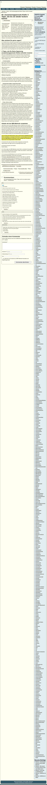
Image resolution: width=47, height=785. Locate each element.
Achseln (37, 78)
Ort (2, 256)
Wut (20, 164)
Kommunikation (38, 403)
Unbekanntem (38, 674)
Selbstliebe (37, 592)
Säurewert (37, 547)
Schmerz (37, 561)
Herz (36, 345)
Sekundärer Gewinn (39, 586)
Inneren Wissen (38, 370)
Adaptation (37, 79)
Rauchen (37, 533)
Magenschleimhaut (39, 449)
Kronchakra (38, 420)
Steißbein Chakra (39, 622)
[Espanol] (43, 7)
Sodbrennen (38, 612)
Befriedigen (38, 129)
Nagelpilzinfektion (39, 493)
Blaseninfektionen (39, 147)
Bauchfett (37, 119)
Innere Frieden (38, 369)
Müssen (37, 486)
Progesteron (38, 530)
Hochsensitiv (38, 355)
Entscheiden (38, 225)
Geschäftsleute (38, 300)
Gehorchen (37, 293)
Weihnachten (38, 730)
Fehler (36, 253)
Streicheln (37, 626)
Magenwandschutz (39, 451)
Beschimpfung (38, 133)
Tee (36, 644)
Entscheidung (38, 226)
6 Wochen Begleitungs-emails (39, 62)
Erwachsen (37, 245)
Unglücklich (38, 678)
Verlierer (37, 696)
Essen (36, 247)
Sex (36, 599)
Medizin (37, 459)
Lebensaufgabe (38, 428)
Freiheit (37, 270)
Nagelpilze (37, 492)
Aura (36, 110)
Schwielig (37, 582)
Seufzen (37, 598)
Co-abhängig (38, 170)
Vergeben (37, 691)
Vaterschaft (37, 685)
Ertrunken (37, 243)
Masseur (37, 455)
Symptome (37, 637)
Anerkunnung (38, 91)
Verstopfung (38, 702)
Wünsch (37, 740)
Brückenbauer (38, 161)
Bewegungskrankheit (40, 139)
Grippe (36, 318)
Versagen (37, 699)
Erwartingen (38, 246)
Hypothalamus (38, 363)
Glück (36, 311)
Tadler (36, 640)
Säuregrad (37, 545)
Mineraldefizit (38, 472)
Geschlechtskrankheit (40, 301)
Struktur (37, 633)
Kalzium (37, 389)
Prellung (37, 527)
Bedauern (37, 123)
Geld (36, 294)
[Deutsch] (22, 7)
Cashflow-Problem (39, 164)
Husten (37, 360)
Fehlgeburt (37, 254)
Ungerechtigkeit (38, 677)
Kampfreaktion (38, 391)
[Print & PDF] (29, 168)
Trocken (37, 661)
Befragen (37, 126)
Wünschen (37, 742)
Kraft (36, 411)
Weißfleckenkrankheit (40, 733)
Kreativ (37, 415)
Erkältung (37, 239)
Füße (36, 277)
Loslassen (37, 441)
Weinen (37, 732)
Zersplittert (37, 747)
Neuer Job (37, 502)
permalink (19, 166)
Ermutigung (38, 240)
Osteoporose (38, 513)
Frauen (37, 267)
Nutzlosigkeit (38, 510)
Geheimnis (37, 288)
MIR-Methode (7, 6)
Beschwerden (38, 136)
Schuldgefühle (38, 572)
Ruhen (36, 544)
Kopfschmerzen (38, 408)
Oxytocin (37, 514)
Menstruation (38, 465)
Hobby (36, 353)
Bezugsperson (38, 143)
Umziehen (37, 670)
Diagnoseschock (39, 188)
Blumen (37, 151)
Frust (10, 164)
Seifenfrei (37, 585)
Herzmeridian (38, 349)
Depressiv (37, 187)
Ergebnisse (17, 8)
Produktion (37, 528)
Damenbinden (38, 175)
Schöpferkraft (38, 568)
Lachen (37, 424)
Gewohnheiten (38, 305)
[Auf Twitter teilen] (15, 168)
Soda (36, 610)
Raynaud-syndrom (39, 534)
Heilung (37, 335)
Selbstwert (37, 596)
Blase (36, 146)
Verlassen (37, 694)
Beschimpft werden (39, 132)
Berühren (37, 130)
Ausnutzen (37, 112)
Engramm (37, 219)
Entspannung (6, 164)
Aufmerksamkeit (39, 103)
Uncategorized (38, 675)
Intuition (37, 373)
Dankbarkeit (38, 177)
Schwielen (37, 581)
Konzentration (38, 407)
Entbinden (37, 221)
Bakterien (37, 117)
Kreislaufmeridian (39, 417)
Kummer (37, 421)
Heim (36, 336)
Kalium (37, 383)
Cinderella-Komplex (39, 168)
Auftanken (37, 108)
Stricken (37, 631)
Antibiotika (37, 95)
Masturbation (38, 456)
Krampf (37, 413)
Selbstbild (37, 589)
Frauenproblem (38, 269)
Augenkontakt (38, 109)
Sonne (36, 613)
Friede (36, 271)
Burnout (37, 163)
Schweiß (37, 578)
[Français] (38, 7)
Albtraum (37, 84)
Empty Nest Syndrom (40, 215)
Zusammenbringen (39, 754)
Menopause (38, 463)
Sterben (37, 623)
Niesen (37, 506)
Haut (36, 329)
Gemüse (37, 295)
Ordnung (37, 511)
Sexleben (37, 600)
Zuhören (37, 753)
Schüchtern (38, 569)
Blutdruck (37, 153)
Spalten (37, 616)
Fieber (36, 259)
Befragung (37, 127)
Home (3, 8)
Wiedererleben (38, 739)
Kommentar (4, 242)
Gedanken (37, 284)
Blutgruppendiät (39, 154)
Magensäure (38, 448)
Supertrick (37, 636)
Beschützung (38, 134)
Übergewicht (38, 667)
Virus (36, 709)
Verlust (37, 698)
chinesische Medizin (39, 167)
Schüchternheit (38, 571)
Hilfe (36, 350)
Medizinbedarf (38, 461)
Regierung (37, 537)
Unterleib (37, 681)
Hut (36, 362)
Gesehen (37, 302)
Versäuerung (38, 701)
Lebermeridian (38, 431)
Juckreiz (37, 379)
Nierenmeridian (38, 504)
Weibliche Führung (39, 729)
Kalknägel (37, 384)
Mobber (37, 478)
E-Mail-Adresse (5, 254)
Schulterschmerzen (39, 574)
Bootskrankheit (38, 158)
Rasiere (37, 531)
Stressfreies (38, 630)
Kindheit (37, 398)
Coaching (37, 171)
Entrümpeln (38, 223)
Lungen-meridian (39, 444)
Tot (36, 650)
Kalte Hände (38, 387)
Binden (37, 144)
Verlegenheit (38, 695)
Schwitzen (37, 583)
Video (7, 8)
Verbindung (38, 688)
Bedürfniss (37, 125)
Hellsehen (37, 341)
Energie (37, 216)
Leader (37, 427)
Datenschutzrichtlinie (18, 781)
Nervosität (37, 500)
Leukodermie (38, 434)
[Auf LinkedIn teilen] (22, 168)
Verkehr (37, 692)
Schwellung (38, 579)
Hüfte (12, 164)
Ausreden (37, 113)
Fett (36, 256)
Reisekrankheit (38, 538)
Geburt (36, 280)
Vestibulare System (39, 706)
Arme (36, 99)
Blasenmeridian (38, 149)
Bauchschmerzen (39, 120)
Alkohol (37, 85)
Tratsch (37, 653)
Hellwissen (37, 342)
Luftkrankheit (38, 442)
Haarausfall (37, 325)
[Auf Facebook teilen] (8, 168)
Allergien (37, 88)
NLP (36, 507)
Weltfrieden (37, 736)
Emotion (37, 211)
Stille (36, 624)
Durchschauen (38, 198)
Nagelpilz (37, 490)
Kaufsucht (37, 394)
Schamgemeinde (39, 551)
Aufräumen (37, 105)
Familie (37, 250)
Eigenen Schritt (38, 201)
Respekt (37, 540)
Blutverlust (37, 157)
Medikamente (38, 458)
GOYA (36, 315)
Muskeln (37, 485)
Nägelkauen (38, 489)
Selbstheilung (12, 166)
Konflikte (37, 404)
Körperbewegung (39, 410)
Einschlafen (38, 206)
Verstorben (37, 703)
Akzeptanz (37, 82)
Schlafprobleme (38, 559)
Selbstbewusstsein (39, 588)
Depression (38, 184)
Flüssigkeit (37, 266)
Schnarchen (38, 564)
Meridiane (37, 469)
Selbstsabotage (38, 593)
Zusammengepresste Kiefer (27, 164)
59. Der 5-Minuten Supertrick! (8, 172)
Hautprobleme (38, 332)
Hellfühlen (37, 339)
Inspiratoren (38, 372)
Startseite (4, 11)
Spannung (16, 164)
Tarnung (37, 643)
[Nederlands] (28, 7)
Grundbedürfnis (38, 319)
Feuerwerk (37, 257)
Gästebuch (38, 8)
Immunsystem (38, 365)
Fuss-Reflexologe (39, 276)
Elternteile (37, 209)
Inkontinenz (38, 367)
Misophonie (38, 475)
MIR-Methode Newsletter (38, 60)
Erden (36, 236)
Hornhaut (37, 356)
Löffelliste (37, 437)
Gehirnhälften (38, 291)
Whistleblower (38, 737)
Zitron (36, 749)
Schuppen (37, 575)
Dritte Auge (37, 194)
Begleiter (28, 8)
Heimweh (37, 338)
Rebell (36, 535)
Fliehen (37, 260)
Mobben (37, 476)
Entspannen (38, 229)
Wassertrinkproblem (39, 722)
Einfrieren (37, 202)
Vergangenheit (38, 689)
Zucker (37, 750)
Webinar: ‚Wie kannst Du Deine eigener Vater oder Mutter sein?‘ (40, 767)
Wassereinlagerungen (40, 720)
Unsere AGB (25, 781)
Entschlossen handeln (40, 228)
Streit (36, 627)
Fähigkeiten (38, 249)
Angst (36, 92)
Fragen (32, 8)
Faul (36, 252)
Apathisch (37, 98)
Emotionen (37, 212)
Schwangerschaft (39, 576)
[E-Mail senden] (7, 170)
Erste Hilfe (37, 242)
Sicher (36, 606)
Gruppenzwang (38, 324)
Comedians (37, 173)
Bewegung (37, 137)
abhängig (37, 74)
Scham (37, 548)
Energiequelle (38, 218)
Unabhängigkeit (38, 672)
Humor (36, 359)
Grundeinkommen (39, 321)
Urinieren (37, 684)
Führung (37, 274)
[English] (33, 7)
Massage (37, 454)
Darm (36, 180)
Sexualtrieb (37, 603)
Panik (36, 516)
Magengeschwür (39, 446)
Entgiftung (37, 222)
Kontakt (43, 8)
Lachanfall (37, 422)
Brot (36, 160)
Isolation (37, 374)
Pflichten (37, 523)
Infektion (37, 366)
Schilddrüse (38, 554)
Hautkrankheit (38, 331)
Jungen (37, 382)
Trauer (36, 654)
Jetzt (36, 376)
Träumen (37, 657)
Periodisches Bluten (39, 521)
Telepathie (37, 646)
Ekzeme (37, 208)
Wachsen (37, 715)
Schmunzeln (38, 562)
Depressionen (38, 185)
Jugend (37, 380)
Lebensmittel (38, 430)
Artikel (23, 8)
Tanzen (37, 641)
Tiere (36, 647)
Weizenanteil (38, 735)
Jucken (37, 377)
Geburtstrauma (38, 283)
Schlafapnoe (38, 558)
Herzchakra (37, 346)
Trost (36, 663)
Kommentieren (38, 401)
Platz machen (38, 526)
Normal (37, 509)
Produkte (12, 8)
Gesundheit (38, 304)
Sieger (36, 609)
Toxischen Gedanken (40, 651)
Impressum (31, 781)
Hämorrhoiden (38, 326)
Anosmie (37, 93)
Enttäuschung (38, 232)
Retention (37, 541)
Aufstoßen (37, 106)
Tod (36, 648)
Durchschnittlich (39, 199)
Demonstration (38, 182)
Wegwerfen (37, 726)
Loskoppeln (38, 439)
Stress (36, 629)
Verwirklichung (38, 705)
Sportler (37, 619)
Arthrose (37, 102)
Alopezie (37, 89)
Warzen (37, 718)
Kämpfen (37, 390)
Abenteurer (37, 72)
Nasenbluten (38, 497)
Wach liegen (38, 713)
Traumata (37, 655)
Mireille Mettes (7, 20)
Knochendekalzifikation (40, 400)
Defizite (37, 181)
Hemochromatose (39, 343)
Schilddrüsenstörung (40, 555)
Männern (37, 452)
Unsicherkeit (38, 679)
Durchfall (37, 197)
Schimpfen (37, 557)
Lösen (36, 438)
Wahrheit (37, 716)
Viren (36, 708)
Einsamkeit (37, 205)
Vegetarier (37, 687)
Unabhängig (38, 671)
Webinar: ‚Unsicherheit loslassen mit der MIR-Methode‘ (40, 763)
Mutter (36, 487)
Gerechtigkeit (38, 298)
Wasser (37, 719)
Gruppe (37, 322)
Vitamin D (37, 711)
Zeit (36, 746)
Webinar (37, 723)
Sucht (36, 634)
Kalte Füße (37, 386)
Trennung (37, 658)
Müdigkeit (37, 480)
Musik (36, 482)
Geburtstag (37, 281)
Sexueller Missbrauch (40, 605)
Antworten (6, 209)
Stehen (37, 620)
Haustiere (37, 328)
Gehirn (36, 290)
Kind (36, 396)
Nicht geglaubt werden (40, 503)
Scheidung (37, 552)
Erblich (37, 235)
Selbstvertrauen (38, 595)
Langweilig (37, 425)
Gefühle (37, 287)
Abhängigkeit (38, 75)
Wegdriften (37, 725)
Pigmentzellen (38, 524)
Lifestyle (37, 435)
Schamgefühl (38, 550)
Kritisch (37, 418)
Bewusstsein (38, 140)
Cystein (37, 174)
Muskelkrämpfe (38, 483)
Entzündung (38, 233)
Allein (36, 86)
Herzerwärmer (38, 348)
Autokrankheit (38, 116)
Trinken (37, 660)
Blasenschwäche (39, 150)
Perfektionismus (39, 520)
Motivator (37, 479)
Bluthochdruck (38, 156)
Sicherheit (37, 607)
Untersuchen (38, 682)
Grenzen (37, 317)
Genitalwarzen (38, 297)
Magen (36, 445)
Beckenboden (38, 122)
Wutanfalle (37, 744)
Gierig (36, 308)
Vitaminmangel (38, 712)
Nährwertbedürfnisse (40, 496)
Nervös (37, 499)
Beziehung (37, 141)
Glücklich (37, 312)
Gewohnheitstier (39, 307)
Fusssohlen (38, 278)
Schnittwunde (38, 565)
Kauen (36, 393)
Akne (36, 81)
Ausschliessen (38, 115)
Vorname (4, 251)
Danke (36, 178)
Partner (37, 517)
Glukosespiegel (38, 314)
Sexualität (37, 602)
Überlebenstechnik (39, 668)
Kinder (36, 397)
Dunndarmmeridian (39, 195)
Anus (36, 96)
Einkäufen (37, 204)
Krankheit (37, 414)
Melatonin (37, 462)
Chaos (36, 165)
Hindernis (37, 352)
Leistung (37, 432)
